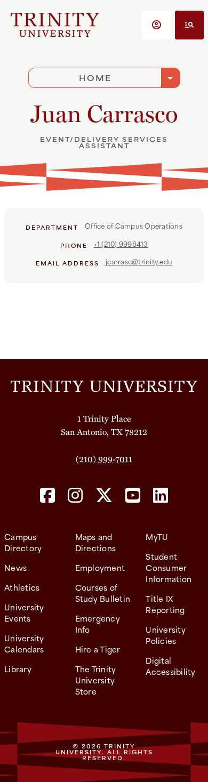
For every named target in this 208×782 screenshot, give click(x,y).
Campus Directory (23, 542)
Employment (100, 567)
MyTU (157, 536)
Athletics (21, 587)
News (15, 567)
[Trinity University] (55, 25)
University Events (24, 612)
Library (17, 669)
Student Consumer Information (168, 567)
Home (95, 77)
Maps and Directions (95, 542)
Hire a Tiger (98, 649)
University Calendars (24, 643)
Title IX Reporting (165, 604)
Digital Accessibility (170, 666)
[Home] (104, 385)
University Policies (166, 635)
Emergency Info (97, 623)
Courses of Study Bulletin (103, 592)
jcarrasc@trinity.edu (139, 261)
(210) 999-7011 (104, 459)
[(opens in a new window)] (47, 496)
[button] (156, 25)
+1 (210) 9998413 (121, 243)
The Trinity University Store (95, 680)
